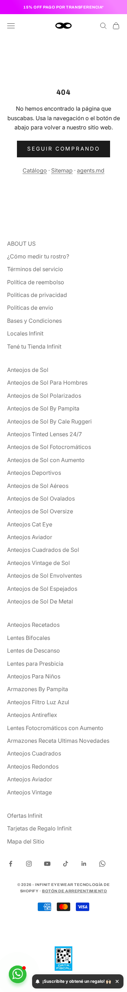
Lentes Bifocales (28, 637)
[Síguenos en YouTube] (47, 863)
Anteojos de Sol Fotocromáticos (49, 446)
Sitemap (62, 170)
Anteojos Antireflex (32, 714)
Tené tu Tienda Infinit (34, 346)
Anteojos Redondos (33, 766)
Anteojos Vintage (29, 792)
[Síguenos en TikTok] (65, 863)
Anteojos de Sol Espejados (42, 588)
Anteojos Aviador (29, 537)
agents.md (90, 170)
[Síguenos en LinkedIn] (83, 863)
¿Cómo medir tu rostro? (38, 256)
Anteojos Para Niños (33, 676)
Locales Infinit (25, 333)
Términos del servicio (35, 269)
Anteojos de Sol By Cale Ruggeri (49, 421)
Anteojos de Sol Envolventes (44, 575)
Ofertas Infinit (24, 815)
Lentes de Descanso (33, 650)
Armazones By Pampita (37, 689)
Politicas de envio (30, 307)
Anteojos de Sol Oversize (40, 511)
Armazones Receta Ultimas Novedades (58, 740)
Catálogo (35, 170)
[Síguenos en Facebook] (10, 863)
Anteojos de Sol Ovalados (41, 498)
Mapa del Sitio (25, 841)
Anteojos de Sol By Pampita (43, 408)
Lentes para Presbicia (35, 663)
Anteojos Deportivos (34, 472)
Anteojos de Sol (27, 369)
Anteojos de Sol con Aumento (46, 459)
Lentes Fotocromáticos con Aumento (55, 727)
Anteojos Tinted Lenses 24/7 (44, 434)
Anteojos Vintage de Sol (38, 562)
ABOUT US (21, 243)
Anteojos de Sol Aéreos (37, 485)
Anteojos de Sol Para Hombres (47, 382)
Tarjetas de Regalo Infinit (39, 828)
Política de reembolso (35, 282)
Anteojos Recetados (33, 624)
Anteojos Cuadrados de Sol (43, 549)
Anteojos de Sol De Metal (40, 601)
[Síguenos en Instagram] (28, 863)
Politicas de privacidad (37, 294)
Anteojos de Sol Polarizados (44, 395)
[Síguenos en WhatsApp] (102, 863)
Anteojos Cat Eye (29, 524)
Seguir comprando (63, 148)
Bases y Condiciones (34, 320)
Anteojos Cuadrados (34, 753)
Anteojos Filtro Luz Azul (38, 702)
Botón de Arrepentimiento (74, 891)
